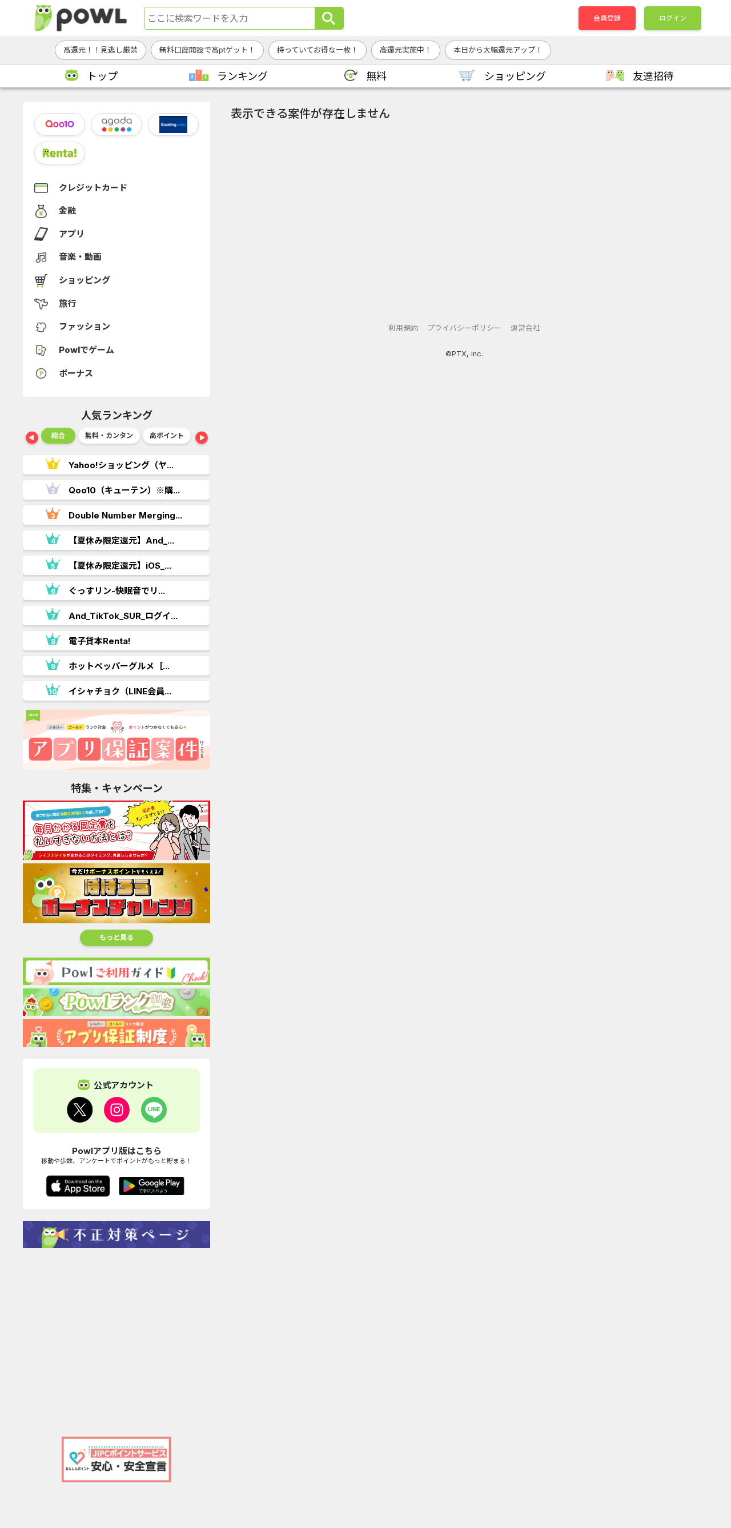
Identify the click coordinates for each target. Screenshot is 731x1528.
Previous (32, 439)
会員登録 (607, 18)
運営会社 (525, 328)
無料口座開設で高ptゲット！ (207, 49)
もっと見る (116, 937)
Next (202, 439)
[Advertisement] (116, 1336)
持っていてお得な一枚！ (317, 49)
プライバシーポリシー (464, 328)
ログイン (672, 18)
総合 (58, 435)
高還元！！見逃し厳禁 (100, 49)
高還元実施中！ (406, 49)
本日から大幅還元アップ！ (498, 49)
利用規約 (403, 328)
